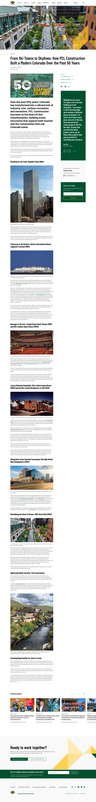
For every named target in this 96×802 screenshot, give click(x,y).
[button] (84, 693)
